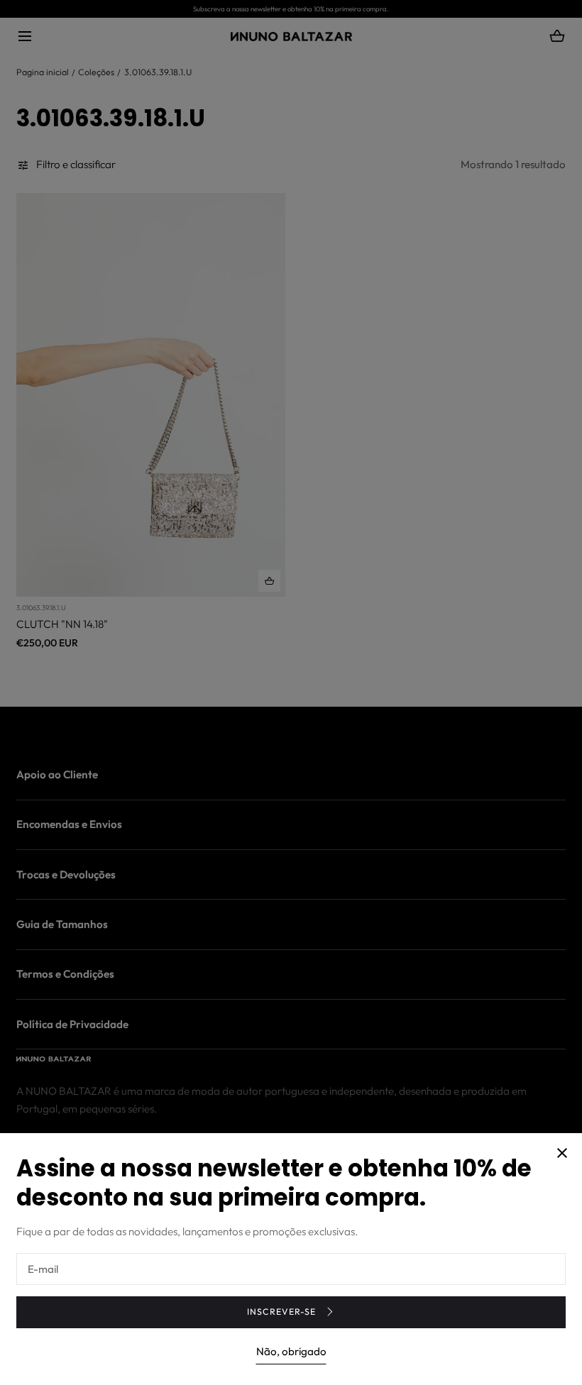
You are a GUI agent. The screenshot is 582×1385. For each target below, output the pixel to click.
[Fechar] (291, 692)
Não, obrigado (291, 1351)
